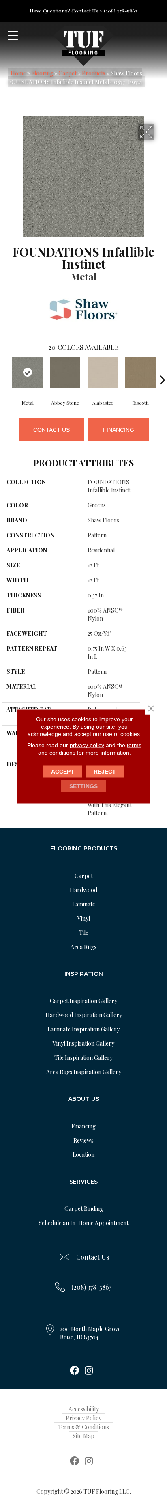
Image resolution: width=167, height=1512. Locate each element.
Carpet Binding (83, 1208)
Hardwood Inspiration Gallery (83, 1015)
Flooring (42, 73)
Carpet (67, 73)
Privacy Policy (83, 1418)
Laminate (83, 904)
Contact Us (51, 430)
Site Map (83, 1436)
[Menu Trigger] (13, 35)
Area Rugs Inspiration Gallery (83, 1072)
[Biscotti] (140, 372)
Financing (118, 430)
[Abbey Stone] (65, 372)
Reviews (83, 1140)
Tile (83, 932)
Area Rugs (83, 947)
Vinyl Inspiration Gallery (83, 1043)
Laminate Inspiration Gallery (83, 1029)
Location (83, 1154)
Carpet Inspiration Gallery (83, 1001)
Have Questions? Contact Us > (66, 10)
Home (18, 73)
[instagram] (89, 1371)
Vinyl (83, 918)
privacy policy (87, 745)
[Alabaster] (103, 372)
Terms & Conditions (83, 1427)
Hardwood (83, 890)
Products (93, 73)
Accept (62, 771)
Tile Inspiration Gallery (83, 1057)
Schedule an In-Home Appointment (83, 1223)
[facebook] (74, 1371)
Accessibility (84, 1409)
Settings (83, 786)
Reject (105, 771)
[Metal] (27, 372)
